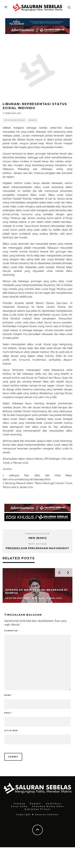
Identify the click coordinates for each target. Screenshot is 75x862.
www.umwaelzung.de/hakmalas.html (29, 479)
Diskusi (32, 120)
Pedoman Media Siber (48, 806)
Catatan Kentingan (14, 120)
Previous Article (37, 534)
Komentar (11, 631)
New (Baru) (38, 538)
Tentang (19, 804)
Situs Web (11, 730)
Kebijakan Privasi (38, 809)
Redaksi (36, 804)
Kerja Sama (19, 806)
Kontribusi (54, 804)
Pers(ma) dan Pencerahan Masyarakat (37, 548)
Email (8, 713)
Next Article (37, 544)
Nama (8, 695)
